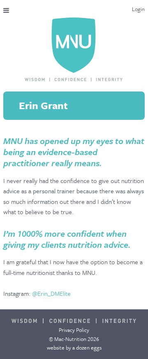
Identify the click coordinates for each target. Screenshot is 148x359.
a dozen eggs (87, 347)
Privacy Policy (74, 330)
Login (138, 9)
